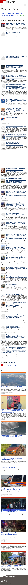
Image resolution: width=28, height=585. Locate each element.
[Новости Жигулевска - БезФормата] (8, 1)
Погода (22, 13)
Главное (3, 13)
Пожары (13, 15)
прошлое (12, 362)
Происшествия (5, 15)
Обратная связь (4, 580)
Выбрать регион (4, 581)
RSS (10, 583)
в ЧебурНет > (21, 15)
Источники (15, 13)
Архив (9, 13)
